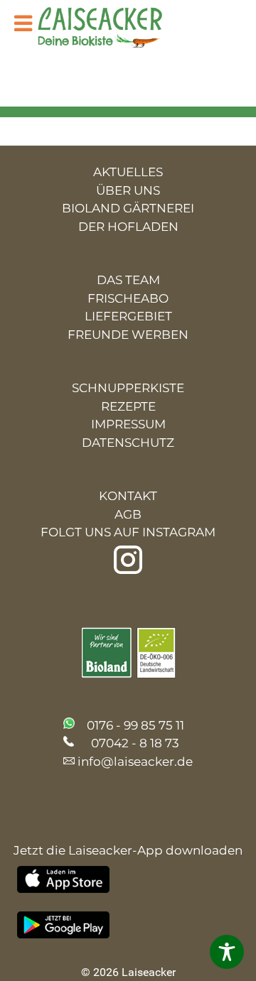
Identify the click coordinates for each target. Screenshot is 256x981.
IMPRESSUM (128, 424)
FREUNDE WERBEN (128, 334)
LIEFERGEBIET (128, 316)
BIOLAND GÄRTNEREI (128, 208)
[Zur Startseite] (110, 28)
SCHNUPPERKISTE (128, 388)
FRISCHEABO (128, 298)
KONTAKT (128, 496)
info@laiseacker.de (135, 761)
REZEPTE (128, 406)
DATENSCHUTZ (128, 442)
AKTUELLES (128, 172)
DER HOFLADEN (128, 226)
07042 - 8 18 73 (135, 743)
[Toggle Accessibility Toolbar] (226, 951)
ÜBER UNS (128, 190)
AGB (128, 514)
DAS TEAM (128, 280)
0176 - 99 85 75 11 (135, 725)
